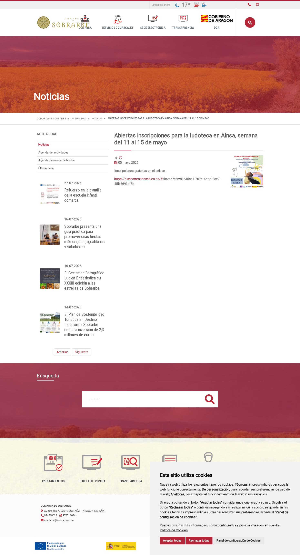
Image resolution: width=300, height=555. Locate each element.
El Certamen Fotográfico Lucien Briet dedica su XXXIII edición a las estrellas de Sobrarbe (84, 280)
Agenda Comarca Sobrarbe (56, 160)
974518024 (50, 515)
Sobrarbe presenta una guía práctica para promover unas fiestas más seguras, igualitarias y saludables (84, 236)
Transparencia (183, 28)
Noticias (97, 118)
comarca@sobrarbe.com (58, 520)
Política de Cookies (174, 530)
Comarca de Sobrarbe (51, 118)
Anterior (62, 352)
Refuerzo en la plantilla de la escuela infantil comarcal (82, 195)
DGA (216, 28)
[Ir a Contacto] (257, 5)
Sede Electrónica (153, 28)
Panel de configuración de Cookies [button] (239, 540)
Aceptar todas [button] (172, 540)
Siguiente (81, 352)
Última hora (46, 168)
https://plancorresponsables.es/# (138, 179)
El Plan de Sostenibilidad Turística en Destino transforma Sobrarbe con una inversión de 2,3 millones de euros (84, 324)
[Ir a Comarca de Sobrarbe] (63, 22)
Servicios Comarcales (117, 28)
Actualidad (78, 118)
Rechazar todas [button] (199, 540)
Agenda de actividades (53, 152)
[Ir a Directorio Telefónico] (249, 5)
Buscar (250, 22)
